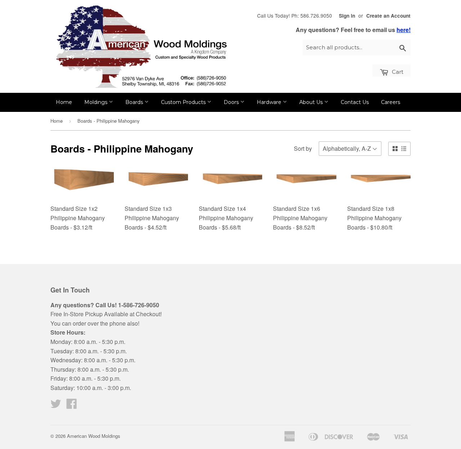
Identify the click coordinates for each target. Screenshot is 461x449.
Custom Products (184, 102)
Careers (390, 102)
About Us (311, 102)
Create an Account (388, 15)
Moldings (96, 102)
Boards (134, 102)
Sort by (303, 148)
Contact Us (355, 102)
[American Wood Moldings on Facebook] (71, 406)
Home (64, 102)
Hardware (270, 102)
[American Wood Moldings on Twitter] (55, 406)
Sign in (347, 15)
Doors (232, 102)
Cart (396, 71)
